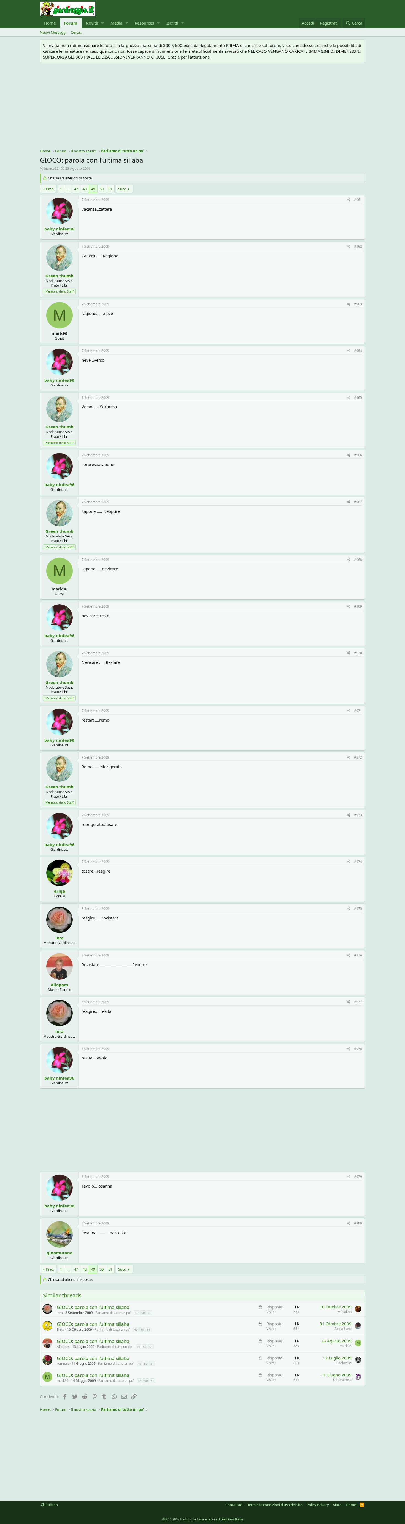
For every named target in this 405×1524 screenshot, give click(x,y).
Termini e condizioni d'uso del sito (275, 1504)
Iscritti (172, 23)
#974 (358, 861)
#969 (358, 606)
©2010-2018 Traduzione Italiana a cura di (202, 1519)
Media (116, 23)
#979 (358, 1176)
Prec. (50, 188)
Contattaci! (234, 1504)
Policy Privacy (318, 1504)
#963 (358, 304)
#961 (358, 199)
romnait (63, 1363)
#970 (358, 653)
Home (50, 23)
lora (59, 937)
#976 (358, 955)
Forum (70, 23)
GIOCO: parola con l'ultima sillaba (93, 1307)
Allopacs (59, 984)
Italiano (51, 1504)
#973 (358, 815)
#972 (358, 757)
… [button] (68, 188)
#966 (358, 455)
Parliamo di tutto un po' (113, 1312)
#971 (358, 710)
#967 (358, 502)
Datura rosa (342, 1379)
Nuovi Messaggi (53, 32)
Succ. (122, 188)
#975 (358, 908)
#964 (358, 350)
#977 (358, 1002)
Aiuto (337, 1504)
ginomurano (59, 1252)
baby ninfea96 (59, 229)
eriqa (59, 891)
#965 (358, 397)
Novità (92, 23)
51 (110, 188)
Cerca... (76, 32)
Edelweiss (344, 1363)
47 (76, 188)
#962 (358, 246)
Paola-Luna (343, 1328)
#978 (358, 1048)
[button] (102, 23)
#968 (358, 559)
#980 (358, 1223)
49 (93, 188)
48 (85, 188)
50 (102, 188)
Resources (144, 23)
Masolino (344, 1312)
